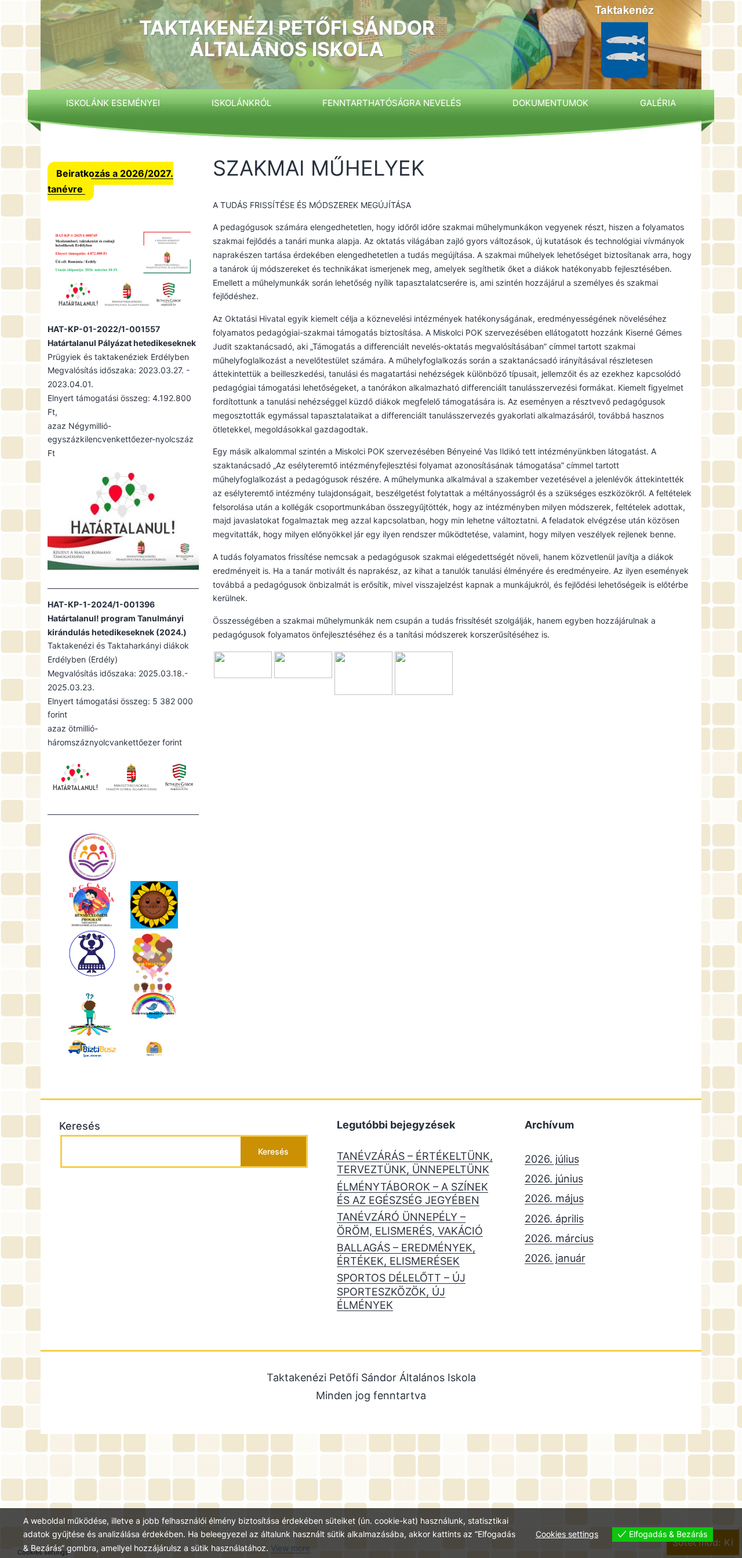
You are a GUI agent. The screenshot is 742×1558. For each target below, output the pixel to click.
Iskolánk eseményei (113, 102)
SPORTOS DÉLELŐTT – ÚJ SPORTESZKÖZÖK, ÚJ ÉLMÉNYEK (401, 1291)
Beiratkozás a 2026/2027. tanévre (110, 181)
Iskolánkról (241, 102)
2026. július (552, 1159)
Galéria (658, 102)
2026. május (554, 1198)
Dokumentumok (550, 102)
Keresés (79, 1126)
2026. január (555, 1258)
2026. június (554, 1179)
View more (290, 1548)
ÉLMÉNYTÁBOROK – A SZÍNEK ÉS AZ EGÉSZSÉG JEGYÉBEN (412, 1193)
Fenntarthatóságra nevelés (391, 102)
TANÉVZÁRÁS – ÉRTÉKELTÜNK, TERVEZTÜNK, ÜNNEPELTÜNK (415, 1162)
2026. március (559, 1238)
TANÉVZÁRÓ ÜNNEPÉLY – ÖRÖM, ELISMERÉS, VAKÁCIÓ (410, 1223)
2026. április (554, 1219)
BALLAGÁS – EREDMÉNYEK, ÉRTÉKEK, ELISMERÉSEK (406, 1254)
